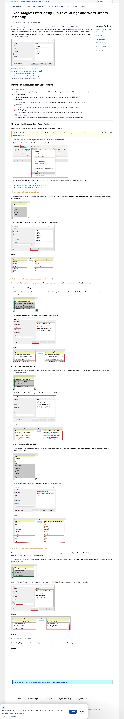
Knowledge (34, 699)
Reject (82, 711)
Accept (72, 711)
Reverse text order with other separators (27, 78)
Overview (99, 35)
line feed (63, 283)
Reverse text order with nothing (24, 73)
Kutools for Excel (18, 133)
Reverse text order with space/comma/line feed (29, 76)
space (51, 283)
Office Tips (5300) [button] (62, 6)
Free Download (100, 39)
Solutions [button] (31, 6)
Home (19, 699)
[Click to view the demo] (39, 71)
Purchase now (100, 43)
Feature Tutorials (101, 46)
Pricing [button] (50, 6)
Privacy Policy (66, 699)
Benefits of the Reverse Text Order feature (24, 69)
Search (84, 6)
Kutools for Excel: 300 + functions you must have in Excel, (41, 682)
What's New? (100, 50)
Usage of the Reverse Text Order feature (24, 71)
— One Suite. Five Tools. (30, 1)
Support (75, 6)
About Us (83, 699)
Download (41, 6)
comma (55, 283)
